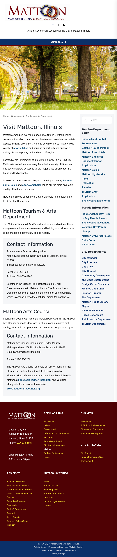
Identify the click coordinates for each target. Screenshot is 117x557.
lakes (25, 148)
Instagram (45, 380)
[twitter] (58, 25)
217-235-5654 (24, 442)
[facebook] (53, 25)
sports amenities (31, 185)
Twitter (35, 380)
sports (17, 148)
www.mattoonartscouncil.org (23, 388)
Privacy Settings (58, 554)
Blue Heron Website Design (71, 547)
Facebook (24, 380)
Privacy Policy (56, 550)
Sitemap (45, 550)
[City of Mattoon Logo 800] (37, 5)
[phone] (64, 25)
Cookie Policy (70, 550)
